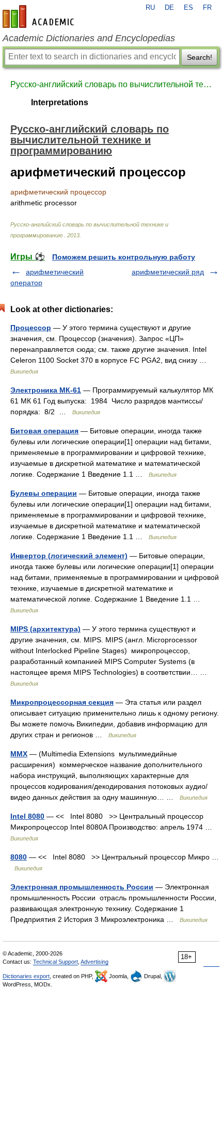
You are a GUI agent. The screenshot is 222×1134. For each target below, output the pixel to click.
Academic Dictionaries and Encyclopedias (89, 38)
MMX (18, 754)
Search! (199, 57)
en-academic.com (40, 16)
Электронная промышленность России (81, 887)
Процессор (30, 327)
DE (169, 7)
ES (188, 7)
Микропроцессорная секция (62, 702)
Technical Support (55, 962)
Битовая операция (44, 431)
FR (207, 7)
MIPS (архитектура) (45, 629)
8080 (18, 857)
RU (150, 7)
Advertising (94, 962)
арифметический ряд (168, 272)
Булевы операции (43, 493)
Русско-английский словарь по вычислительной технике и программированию (111, 84)
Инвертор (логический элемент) (69, 556)
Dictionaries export (26, 976)
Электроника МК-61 (45, 390)
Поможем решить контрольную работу (123, 257)
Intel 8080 (27, 816)
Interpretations (59, 102)
